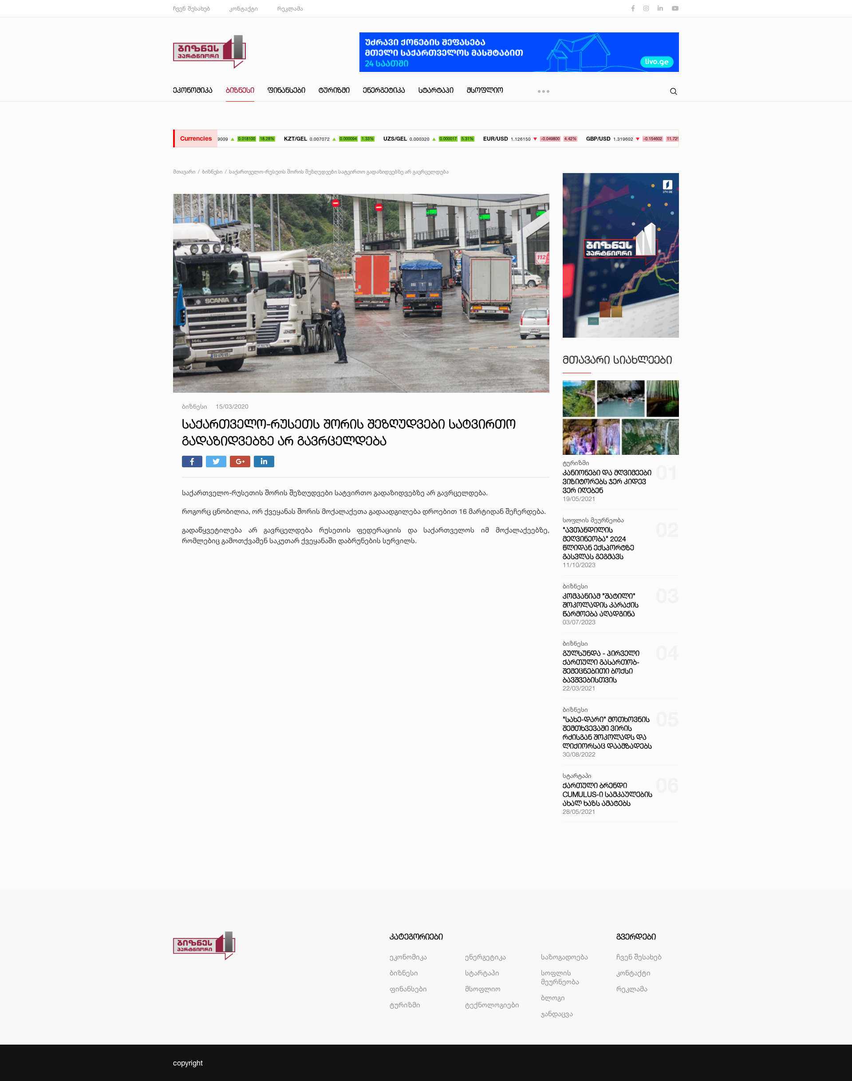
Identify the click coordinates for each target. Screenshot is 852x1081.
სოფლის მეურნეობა (560, 977)
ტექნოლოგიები (492, 1004)
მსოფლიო (485, 90)
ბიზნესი (240, 90)
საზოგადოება (564, 956)
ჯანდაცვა (557, 1013)
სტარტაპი (436, 90)
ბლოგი (553, 997)
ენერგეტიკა (384, 90)
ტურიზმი (334, 90)
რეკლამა (290, 8)
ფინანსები (286, 90)
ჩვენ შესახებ (191, 8)
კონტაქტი (243, 8)
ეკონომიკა (193, 90)
